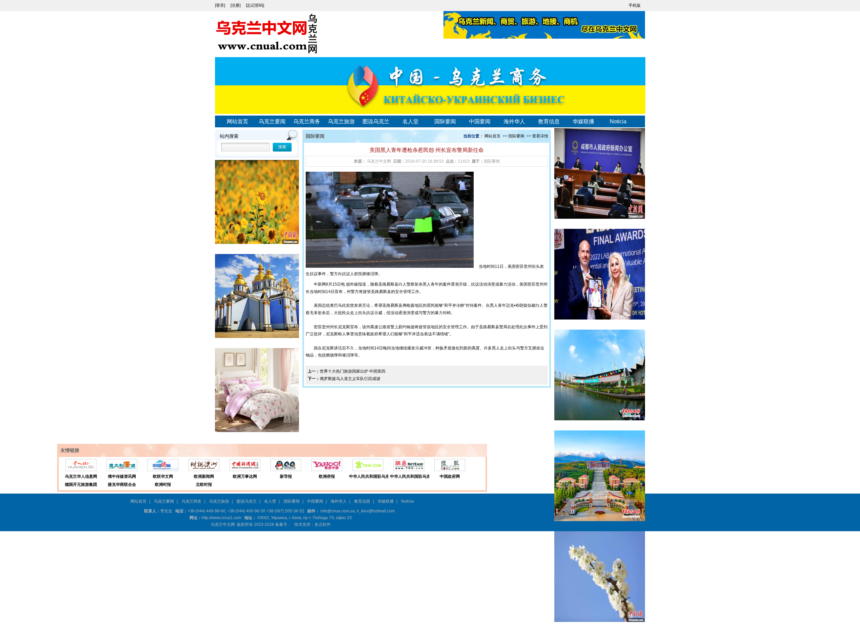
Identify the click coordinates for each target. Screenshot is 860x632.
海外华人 (514, 121)
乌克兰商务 (306, 121)
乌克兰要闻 (272, 121)
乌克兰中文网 (379, 161)
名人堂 (410, 121)
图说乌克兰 (375, 121)
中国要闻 (479, 121)
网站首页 (237, 121)
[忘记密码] (255, 5)
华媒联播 (583, 121)
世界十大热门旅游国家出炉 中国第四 (352, 371)
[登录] (220, 5)
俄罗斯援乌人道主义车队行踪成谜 (350, 378)
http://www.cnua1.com (221, 517)
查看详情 (540, 136)
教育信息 (549, 121)
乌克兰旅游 (341, 121)
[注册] (236, 5)
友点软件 (322, 524)
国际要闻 (445, 121)
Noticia (618, 121)
